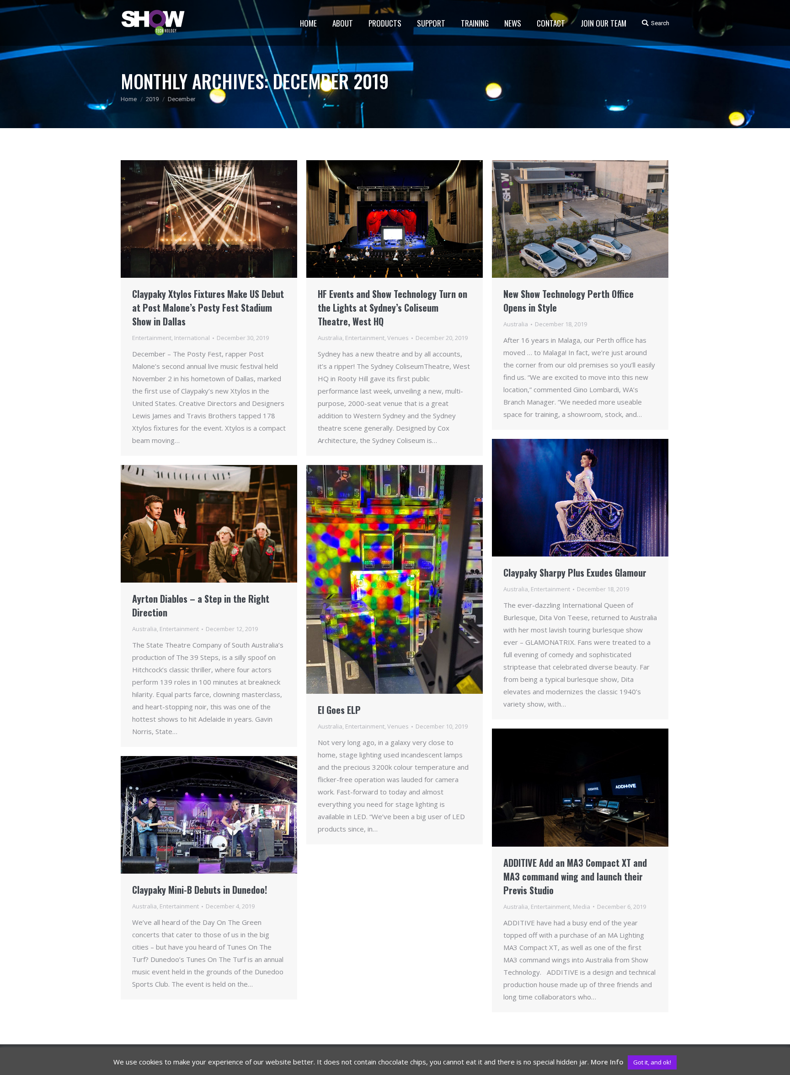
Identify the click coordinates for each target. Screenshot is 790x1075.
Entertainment (151, 338)
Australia (330, 338)
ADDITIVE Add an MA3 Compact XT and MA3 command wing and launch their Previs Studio (575, 876)
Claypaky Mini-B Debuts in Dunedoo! (199, 890)
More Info (607, 1061)
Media (581, 906)
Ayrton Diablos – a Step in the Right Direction (200, 605)
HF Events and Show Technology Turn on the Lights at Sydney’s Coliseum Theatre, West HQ (392, 307)
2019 (152, 99)
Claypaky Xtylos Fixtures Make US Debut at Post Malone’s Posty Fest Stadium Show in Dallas (208, 307)
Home (129, 99)
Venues (398, 338)
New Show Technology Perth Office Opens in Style (568, 300)
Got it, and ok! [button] (652, 1062)
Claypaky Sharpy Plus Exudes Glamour (574, 572)
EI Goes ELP (339, 710)
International (192, 338)
